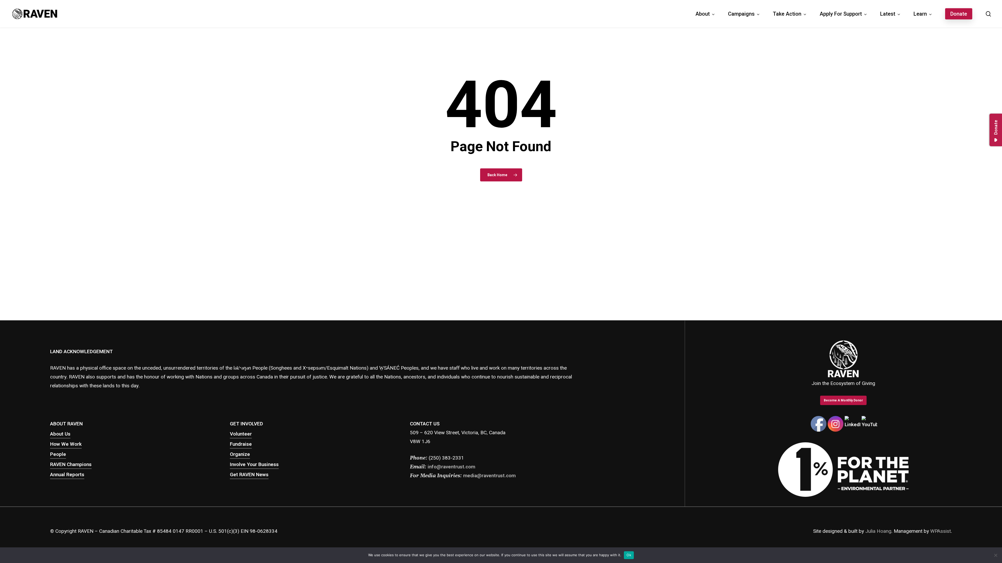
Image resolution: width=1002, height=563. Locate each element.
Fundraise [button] (241, 444)
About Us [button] (60, 434)
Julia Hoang (878, 531)
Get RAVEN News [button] (249, 474)
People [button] (58, 454)
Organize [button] (240, 454)
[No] (995, 555)
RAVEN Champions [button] (71, 464)
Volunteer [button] (241, 434)
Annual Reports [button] (67, 474)
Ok (629, 555)
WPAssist (940, 531)
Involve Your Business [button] (254, 464)
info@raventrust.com (451, 466)
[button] (843, 400)
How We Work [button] (66, 444)
